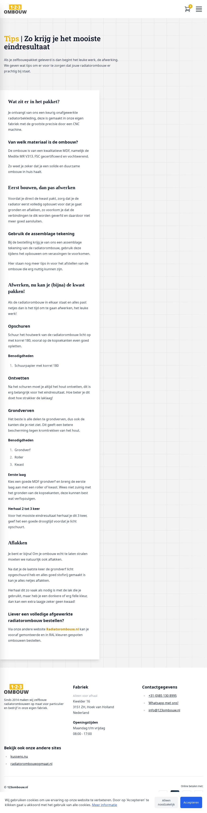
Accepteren (191, 802)
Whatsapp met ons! (163, 703)
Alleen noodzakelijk (166, 802)
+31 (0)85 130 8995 (163, 695)
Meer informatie (104, 805)
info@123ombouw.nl (164, 710)
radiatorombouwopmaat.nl (31, 764)
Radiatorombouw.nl (62, 629)
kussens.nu (19, 756)
